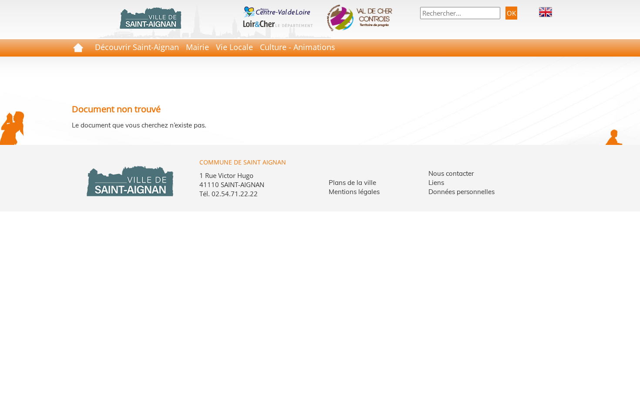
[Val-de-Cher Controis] (362, 17)
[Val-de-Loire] (277, 11)
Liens (436, 182)
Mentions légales (354, 192)
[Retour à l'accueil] (150, 18)
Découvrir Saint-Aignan (137, 47)
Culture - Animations (297, 47)
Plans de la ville (352, 182)
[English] (545, 11)
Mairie (197, 47)
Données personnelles (461, 192)
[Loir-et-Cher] (277, 22)
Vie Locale (234, 47)
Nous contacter (451, 173)
